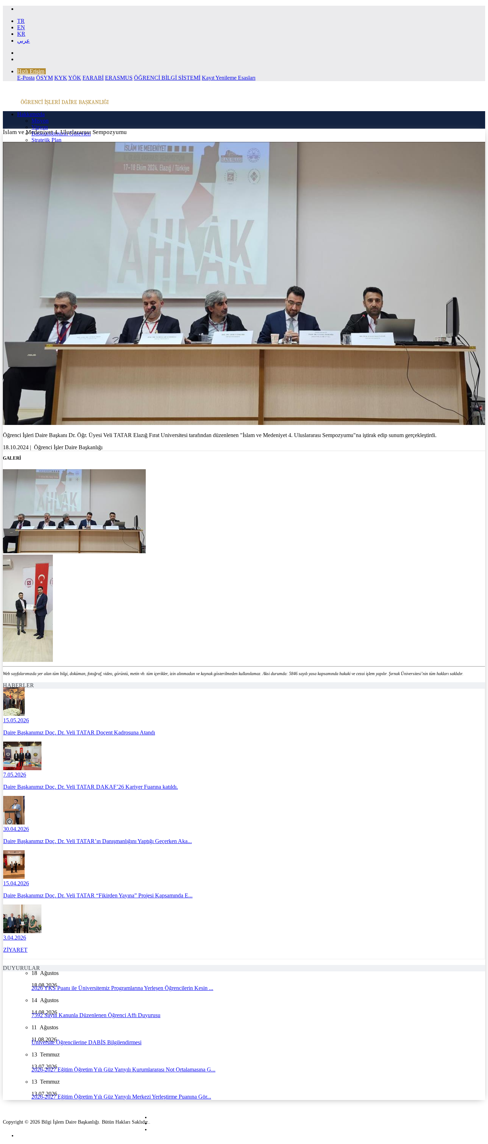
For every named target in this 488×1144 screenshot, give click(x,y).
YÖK (74, 78)
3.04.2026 (14, 938)
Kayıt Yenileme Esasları (228, 78)
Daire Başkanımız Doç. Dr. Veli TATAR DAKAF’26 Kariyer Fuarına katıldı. (90, 787)
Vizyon (39, 127)
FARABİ (93, 78)
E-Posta (26, 78)
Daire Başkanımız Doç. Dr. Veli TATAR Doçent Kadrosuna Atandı (79, 732)
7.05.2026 (14, 775)
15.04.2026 (16, 883)
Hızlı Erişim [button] (30, 71)
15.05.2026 (16, 720)
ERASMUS (119, 78)
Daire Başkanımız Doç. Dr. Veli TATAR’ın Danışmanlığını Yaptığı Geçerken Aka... (97, 841)
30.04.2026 (16, 829)
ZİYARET (15, 950)
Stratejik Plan (46, 140)
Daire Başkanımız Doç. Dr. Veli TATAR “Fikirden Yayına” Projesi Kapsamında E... (98, 895)
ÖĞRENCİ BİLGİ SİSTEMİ (167, 78)
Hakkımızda (31, 114)
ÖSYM (44, 78)
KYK (60, 78)
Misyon (40, 121)
